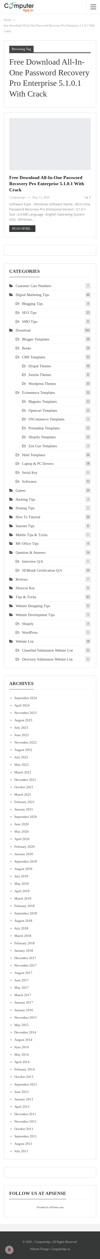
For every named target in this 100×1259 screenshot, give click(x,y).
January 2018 (23, 950)
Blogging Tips (32, 304)
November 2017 (25, 965)
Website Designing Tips (33, 606)
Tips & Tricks (26, 597)
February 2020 (24, 847)
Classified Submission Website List (47, 650)
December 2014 (25, 1032)
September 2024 (25, 698)
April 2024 (21, 705)
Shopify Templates (42, 437)
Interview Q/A (32, 561)
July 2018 (21, 928)
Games (20, 490)
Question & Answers (30, 553)
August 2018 (23, 921)
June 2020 (21, 824)
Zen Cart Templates (42, 446)
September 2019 (25, 861)
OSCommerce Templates (46, 419)
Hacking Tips (25, 499)
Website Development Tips (35, 615)
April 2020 (21, 839)
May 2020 (21, 831)
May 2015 (21, 1025)
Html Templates (33, 455)
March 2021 (22, 794)
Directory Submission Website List (47, 659)
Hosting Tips (25, 508)
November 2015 (25, 1017)
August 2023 (23, 720)
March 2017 (22, 995)
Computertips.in (60, 1249)
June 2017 (21, 980)
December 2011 (25, 1114)
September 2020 (25, 817)
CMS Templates (33, 357)
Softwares (29, 482)
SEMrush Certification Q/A (42, 570)
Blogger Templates (35, 339)
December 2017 (25, 958)
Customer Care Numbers (33, 286)
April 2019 (21, 891)
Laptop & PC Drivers (37, 464)
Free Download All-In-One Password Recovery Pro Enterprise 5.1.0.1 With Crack (46, 183)
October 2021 (23, 787)
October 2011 (23, 1129)
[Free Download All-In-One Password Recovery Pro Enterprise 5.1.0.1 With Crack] (50, 144)
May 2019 (21, 884)
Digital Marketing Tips (32, 295)
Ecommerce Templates (38, 393)
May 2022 (21, 765)
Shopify (28, 624)
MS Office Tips (27, 544)
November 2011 (25, 1121)
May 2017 (21, 988)
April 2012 (21, 1107)
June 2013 (21, 1092)
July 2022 (21, 757)
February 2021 (24, 802)
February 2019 (24, 906)
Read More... (22, 228)
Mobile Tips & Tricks (31, 535)
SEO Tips (29, 313)
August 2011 (23, 1144)
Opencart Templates (42, 411)
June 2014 (21, 1047)
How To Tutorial (28, 517)
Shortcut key (25, 588)
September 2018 (25, 913)
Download (23, 330)
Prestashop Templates (43, 428)
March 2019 (22, 898)
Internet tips (25, 526)
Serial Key (29, 473)
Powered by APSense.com (50, 1207)
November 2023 (25, 713)
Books (26, 348)
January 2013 (23, 1099)
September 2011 (25, 1136)
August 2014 (23, 1040)
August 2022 (23, 750)
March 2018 (22, 936)
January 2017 (23, 1002)
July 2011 (21, 1151)
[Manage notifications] (9, 1250)
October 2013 (23, 1077)
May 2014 (21, 1054)
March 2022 (22, 772)
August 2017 (23, 973)
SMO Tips (29, 322)
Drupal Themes (39, 366)
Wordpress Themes (42, 384)
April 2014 (21, 1062)
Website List (25, 641)
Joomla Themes (39, 375)
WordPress (29, 632)
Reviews (22, 579)
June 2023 (21, 735)
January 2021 (23, 809)
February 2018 (24, 943)
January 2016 (23, 1010)
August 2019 (23, 869)
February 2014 (24, 1069)
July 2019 (21, 876)
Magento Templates (42, 402)
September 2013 (25, 1084)
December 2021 (25, 780)
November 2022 (25, 742)
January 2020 (23, 854)
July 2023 (21, 727)
